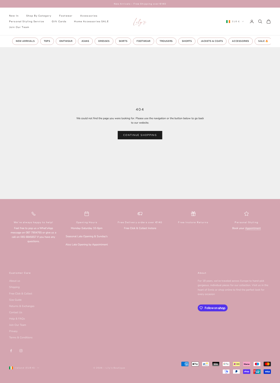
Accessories (89, 15)
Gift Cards (59, 21)
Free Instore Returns (193, 222)
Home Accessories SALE (91, 21)
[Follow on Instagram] (21, 351)
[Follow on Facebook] (11, 351)
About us (14, 281)
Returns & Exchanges (21, 306)
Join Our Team (19, 27)
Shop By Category (39, 15)
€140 (158, 222)
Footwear (66, 15)
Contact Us (15, 312)
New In (14, 15)
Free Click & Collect (20, 293)
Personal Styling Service (26, 21)
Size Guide (15, 300)
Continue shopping (140, 135)
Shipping (14, 287)
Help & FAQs (17, 318)
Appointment (253, 228)
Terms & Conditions (21, 337)
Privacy (13, 331)
